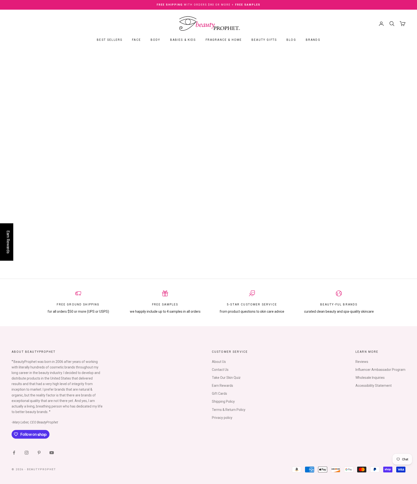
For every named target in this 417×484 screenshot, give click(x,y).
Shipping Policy (223, 401)
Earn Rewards (222, 385)
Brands (313, 40)
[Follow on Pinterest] (39, 452)
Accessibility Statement (373, 385)
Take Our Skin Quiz (226, 378)
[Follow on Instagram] (26, 452)
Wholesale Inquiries (370, 378)
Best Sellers (109, 40)
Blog (291, 40)
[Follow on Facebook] (14, 452)
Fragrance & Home (224, 40)
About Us (219, 362)
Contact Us (220, 370)
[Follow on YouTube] (51, 452)
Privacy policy (222, 418)
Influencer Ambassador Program (380, 370)
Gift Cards (219, 393)
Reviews (361, 362)
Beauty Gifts (264, 40)
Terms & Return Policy (228, 410)
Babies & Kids (183, 40)
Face (136, 40)
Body (155, 40)
